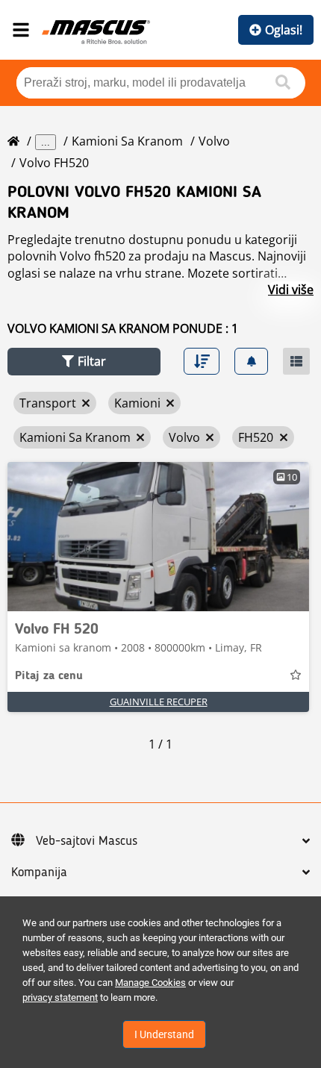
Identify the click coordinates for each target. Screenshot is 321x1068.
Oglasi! (283, 30)
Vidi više (291, 289)
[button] (83, 361)
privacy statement (60, 997)
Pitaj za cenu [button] (49, 676)
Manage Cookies (150, 982)
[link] (158, 536)
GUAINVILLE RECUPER (159, 701)
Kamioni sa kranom (127, 141)
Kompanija (39, 872)
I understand (164, 1034)
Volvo (214, 141)
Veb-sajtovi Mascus (86, 841)
